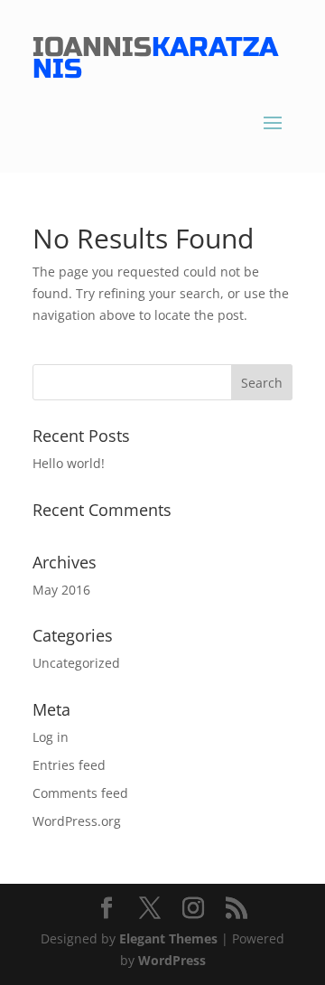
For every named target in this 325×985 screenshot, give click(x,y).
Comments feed (80, 793)
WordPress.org (76, 821)
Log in (50, 737)
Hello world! (68, 463)
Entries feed (69, 765)
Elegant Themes (168, 938)
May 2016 (61, 589)
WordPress (172, 960)
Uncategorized (76, 662)
